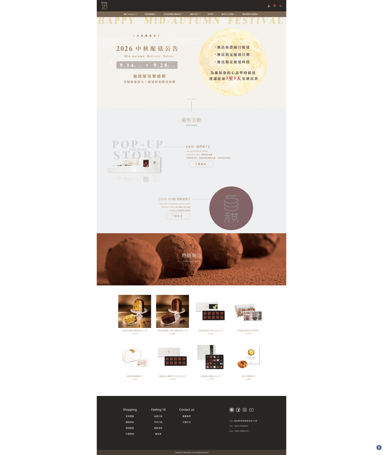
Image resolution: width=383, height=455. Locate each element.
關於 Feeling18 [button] (130, 14)
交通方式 (187, 422)
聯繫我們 (187, 416)
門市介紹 (158, 422)
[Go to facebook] (379, 447)
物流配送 (130, 428)
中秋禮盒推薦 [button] (149, 14)
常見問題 (130, 416)
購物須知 (130, 422)
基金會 (158, 434)
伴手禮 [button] (210, 14)
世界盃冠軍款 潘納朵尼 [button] (172, 14)
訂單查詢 (130, 434)
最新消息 (158, 428)
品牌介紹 (158, 416)
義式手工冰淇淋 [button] (228, 14)
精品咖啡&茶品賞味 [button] (250, 14)
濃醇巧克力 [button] (194, 14)
